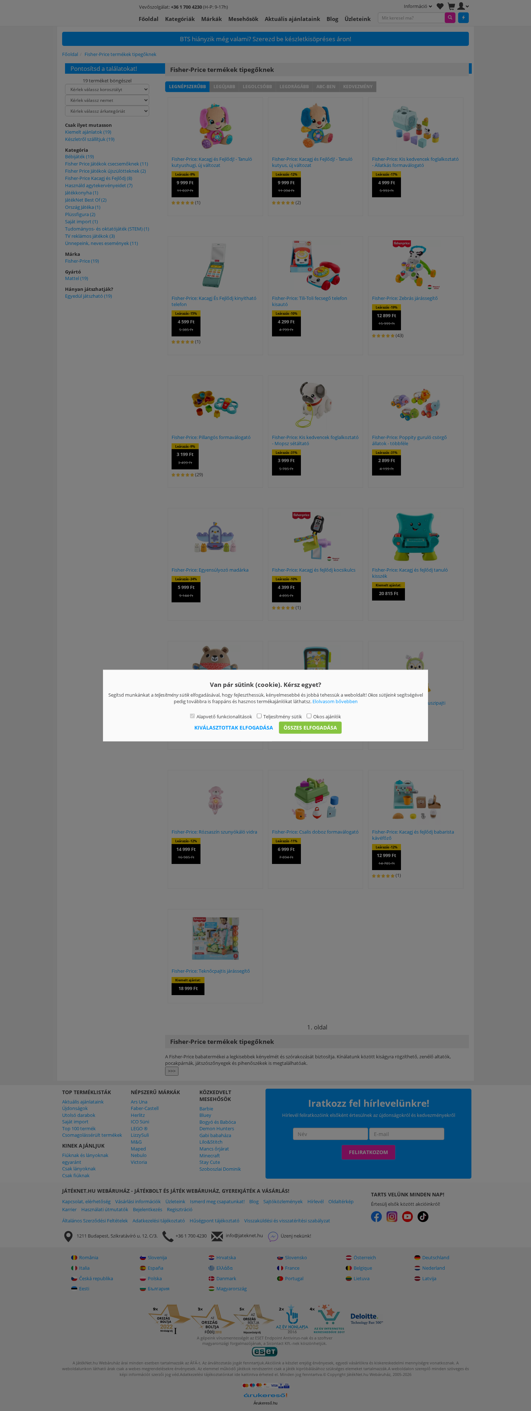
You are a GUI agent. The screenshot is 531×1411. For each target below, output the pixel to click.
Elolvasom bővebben (335, 701)
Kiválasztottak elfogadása (233, 727)
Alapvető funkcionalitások (224, 716)
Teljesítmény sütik (282, 716)
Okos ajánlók (327, 716)
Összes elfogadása (310, 727)
